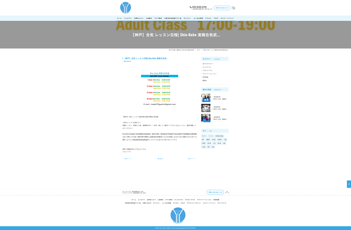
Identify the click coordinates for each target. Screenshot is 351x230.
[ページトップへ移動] (227, 192)
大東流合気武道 (219, 136)
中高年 (203, 143)
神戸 (203, 139)
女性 (225, 139)
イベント (211, 136)
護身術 (205, 80)
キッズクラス (207, 67)
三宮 (214, 143)
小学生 (203, 147)
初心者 (219, 143)
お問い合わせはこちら (222, 8)
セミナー (204, 136)
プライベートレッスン (210, 74)
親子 (209, 147)
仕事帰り (220, 139)
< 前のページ (127, 159)
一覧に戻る (159, 159)
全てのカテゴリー (208, 64)
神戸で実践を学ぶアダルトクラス (134, 149)
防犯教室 (205, 77)
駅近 (213, 147)
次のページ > (191, 159)
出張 (224, 143)
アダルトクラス (126, 152)
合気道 (213, 139)
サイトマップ (222, 203)
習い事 (209, 143)
